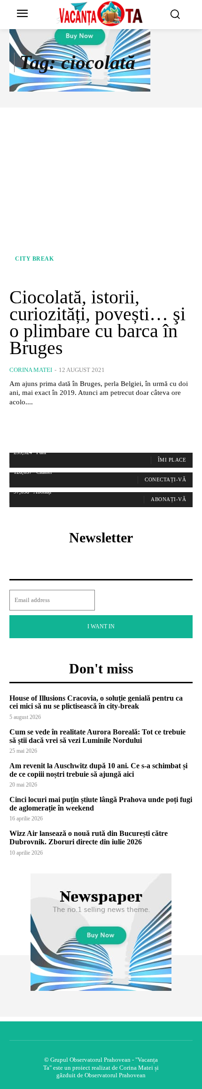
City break (34, 258)
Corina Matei (30, 369)
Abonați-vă (168, 499)
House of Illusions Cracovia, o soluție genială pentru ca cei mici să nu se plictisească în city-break (96, 702)
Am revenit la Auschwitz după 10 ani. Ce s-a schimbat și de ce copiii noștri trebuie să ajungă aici (98, 770)
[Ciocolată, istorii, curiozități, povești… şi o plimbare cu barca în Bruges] (101, 197)
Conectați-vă (165, 479)
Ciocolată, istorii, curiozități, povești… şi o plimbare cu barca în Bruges (97, 322)
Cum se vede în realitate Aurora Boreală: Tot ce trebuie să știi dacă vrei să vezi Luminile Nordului (97, 736)
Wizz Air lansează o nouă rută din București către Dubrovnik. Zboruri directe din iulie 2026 (88, 837)
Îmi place (172, 460)
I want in (101, 626)
